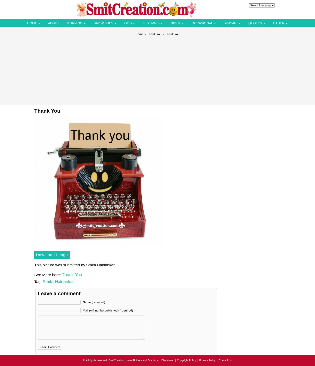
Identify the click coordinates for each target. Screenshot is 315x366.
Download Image (52, 255)
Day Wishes (103, 23)
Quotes (255, 23)
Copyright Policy (186, 360)
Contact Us (225, 360)
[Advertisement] (157, 68)
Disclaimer (167, 360)
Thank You (154, 34)
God (128, 23)
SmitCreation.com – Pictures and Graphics (133, 360)
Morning (74, 23)
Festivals (151, 23)
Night (176, 23)
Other (278, 23)
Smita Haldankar (58, 281)
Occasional (202, 23)
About (53, 23)
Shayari (230, 23)
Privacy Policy (207, 360)
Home (32, 23)
